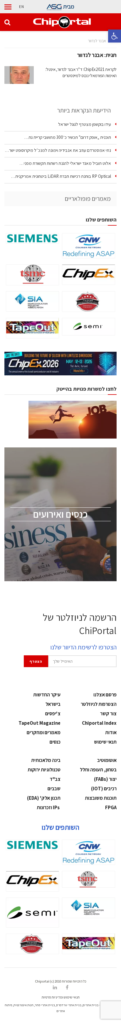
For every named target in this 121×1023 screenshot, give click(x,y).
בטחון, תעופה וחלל (98, 769)
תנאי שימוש (105, 742)
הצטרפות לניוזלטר (99, 704)
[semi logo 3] (88, 326)
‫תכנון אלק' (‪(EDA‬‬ (43, 798)
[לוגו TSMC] (32, 275)
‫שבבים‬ (54, 788)
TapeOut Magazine (39, 723)
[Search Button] (7, 22)
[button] (114, 36)
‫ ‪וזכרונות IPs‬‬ (48, 807)
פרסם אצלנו (105, 694)
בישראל (53, 704)
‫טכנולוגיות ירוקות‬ (44, 769)
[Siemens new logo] (32, 238)
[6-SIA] (32, 301)
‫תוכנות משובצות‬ (101, 798)
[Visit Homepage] (61, 22)
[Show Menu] (7, 6)
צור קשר (108, 713)
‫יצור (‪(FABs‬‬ (105, 779)
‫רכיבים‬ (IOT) (104, 788)
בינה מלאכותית (45, 760)
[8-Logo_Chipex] (88, 275)
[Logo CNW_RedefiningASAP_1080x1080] (88, 245)
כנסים (55, 742)
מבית (68, 6)
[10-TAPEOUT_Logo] (32, 328)
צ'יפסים (52, 713)
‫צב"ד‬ (55, 779)
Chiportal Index (99, 723)
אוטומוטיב (107, 760)
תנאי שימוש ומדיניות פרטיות (61, 997)
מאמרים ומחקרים (43, 732)
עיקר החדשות (46, 694)
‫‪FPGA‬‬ (111, 807)
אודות (111, 732)
